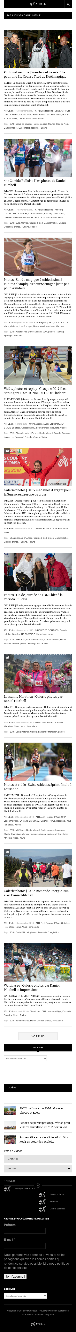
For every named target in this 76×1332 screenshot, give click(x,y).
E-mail (9, 1240)
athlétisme (20, 829)
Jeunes (50, 829)
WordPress (63, 1310)
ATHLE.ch (8, 110)
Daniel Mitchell (10, 127)
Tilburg (31, 541)
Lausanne (60, 829)
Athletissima (21, 331)
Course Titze (25, 114)
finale (43, 829)
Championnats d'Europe (27, 433)
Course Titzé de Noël (58, 123)
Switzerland (42, 643)
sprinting (57, 833)
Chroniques (35, 1011)
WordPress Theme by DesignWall (38, 1314)
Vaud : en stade (47, 326)
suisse (33, 226)
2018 (12, 639)
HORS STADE (38, 217)
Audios (12, 1168)
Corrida (24, 222)
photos (27, 127)
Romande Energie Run (48, 932)
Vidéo (44, 436)
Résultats (54, 427)
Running (43, 127)
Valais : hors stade (34, 118)
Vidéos (12, 1087)
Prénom (10, 1225)
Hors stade (56, 114)
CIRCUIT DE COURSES (15, 213)
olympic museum (30, 833)
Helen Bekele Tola (41, 114)
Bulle (18, 222)
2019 (12, 123)
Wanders (60, 326)
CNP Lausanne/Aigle (39, 423)
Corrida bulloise (35, 213)
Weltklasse (57, 1020)
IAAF (45, 331)
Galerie (57, 433)
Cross (51, 537)
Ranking (60, 331)
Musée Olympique (12, 833)
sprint (49, 833)
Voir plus (38, 1036)
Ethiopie (62, 222)
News (14, 118)
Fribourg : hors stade (54, 213)
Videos (63, 427)
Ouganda (8, 226)
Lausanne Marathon (47, 731)
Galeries (8, 217)
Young (22, 837)
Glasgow (66, 433)
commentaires (22, 1020)
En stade (16, 427)
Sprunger (8, 335)
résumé (34, 127)
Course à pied (40, 123)
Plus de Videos (13, 1151)
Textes (22, 118)
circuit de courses (24, 123)
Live (20, 127)
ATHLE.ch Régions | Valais (47, 110)
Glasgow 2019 (28, 427)
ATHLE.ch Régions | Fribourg (49, 209)
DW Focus (38, 4)
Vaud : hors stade (29, 726)
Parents (28, 436)
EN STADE (59, 322)
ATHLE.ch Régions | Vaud (41, 322)
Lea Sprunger (25, 326)
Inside (7, 436)
